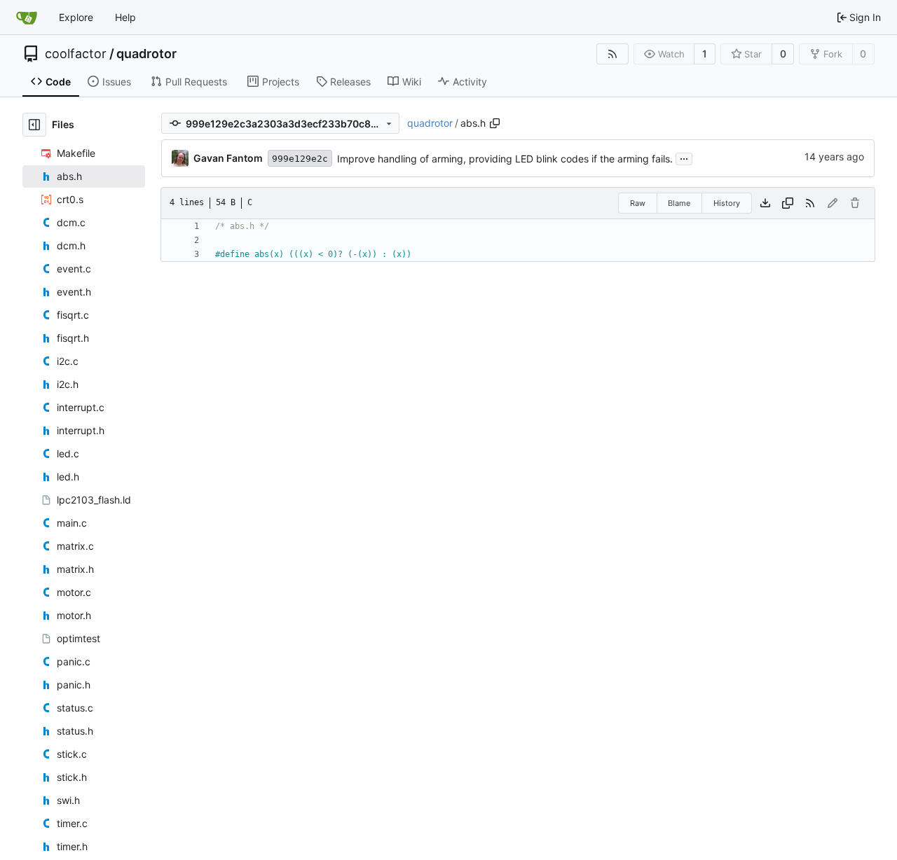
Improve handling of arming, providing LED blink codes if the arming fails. (505, 159)
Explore (76, 17)
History (726, 203)
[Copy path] (495, 123)
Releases (350, 82)
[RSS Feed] (612, 53)
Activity (470, 82)
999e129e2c (300, 158)
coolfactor (76, 54)
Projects (280, 82)
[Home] (26, 17)
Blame (679, 203)
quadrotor (146, 54)
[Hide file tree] (34, 125)
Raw (637, 203)
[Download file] (765, 203)
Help (125, 17)
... (684, 157)
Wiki (411, 82)
